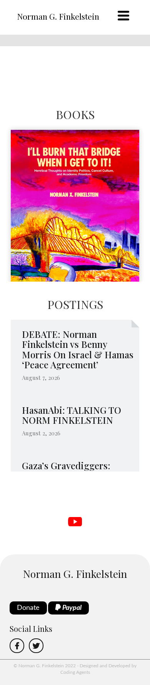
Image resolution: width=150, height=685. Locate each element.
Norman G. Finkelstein (58, 16)
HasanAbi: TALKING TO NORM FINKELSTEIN (71, 415)
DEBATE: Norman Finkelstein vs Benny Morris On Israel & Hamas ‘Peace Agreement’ (77, 349)
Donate (28, 607)
